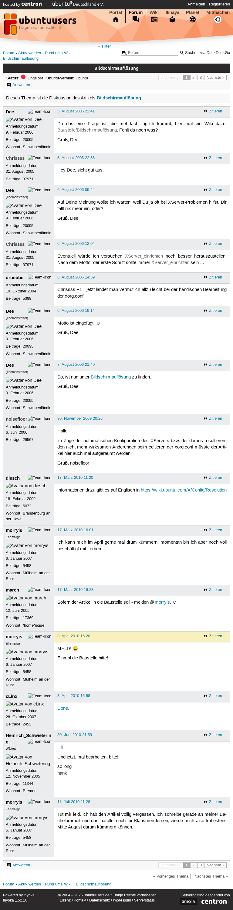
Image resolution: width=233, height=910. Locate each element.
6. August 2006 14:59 (76, 277)
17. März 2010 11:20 (75, 477)
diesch (13, 478)
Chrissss (15, 158)
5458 (27, 565)
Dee (10, 112)
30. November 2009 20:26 (80, 418)
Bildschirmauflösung (21, 58)
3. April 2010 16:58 (73, 695)
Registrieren (219, 4)
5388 (27, 298)
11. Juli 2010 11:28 (73, 801)
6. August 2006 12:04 (76, 243)
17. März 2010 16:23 (75, 589)
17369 (28, 617)
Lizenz (65, 900)
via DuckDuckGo (215, 53)
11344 (28, 783)
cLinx (11, 696)
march (12, 590)
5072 (27, 506)
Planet (192, 12)
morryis (14, 530)
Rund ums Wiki (58, 53)
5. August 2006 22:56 (76, 157)
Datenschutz (99, 900)
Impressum (122, 900)
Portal (115, 12)
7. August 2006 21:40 (76, 364)
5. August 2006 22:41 (76, 111)
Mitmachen (218, 12)
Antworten (21, 84)
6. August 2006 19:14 (76, 310)
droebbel (15, 278)
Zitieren (215, 111)
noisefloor (16, 419)
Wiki (154, 12)
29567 (28, 439)
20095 (28, 139)
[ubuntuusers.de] (41, 25)
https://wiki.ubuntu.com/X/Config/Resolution (184, 490)
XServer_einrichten (144, 256)
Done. (63, 708)
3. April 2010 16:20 (73, 636)
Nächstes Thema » (211, 876)
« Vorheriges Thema (170, 876)
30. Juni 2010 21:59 (74, 734)
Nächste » (216, 77)
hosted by (12, 4)
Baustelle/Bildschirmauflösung (87, 130)
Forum (136, 12)
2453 (27, 724)
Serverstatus (144, 900)
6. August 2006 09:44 (76, 189)
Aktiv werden (29, 53)
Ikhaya (172, 12)
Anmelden (196, 4)
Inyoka (29, 895)
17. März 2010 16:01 (75, 530)
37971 (28, 179)
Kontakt (80, 900)
